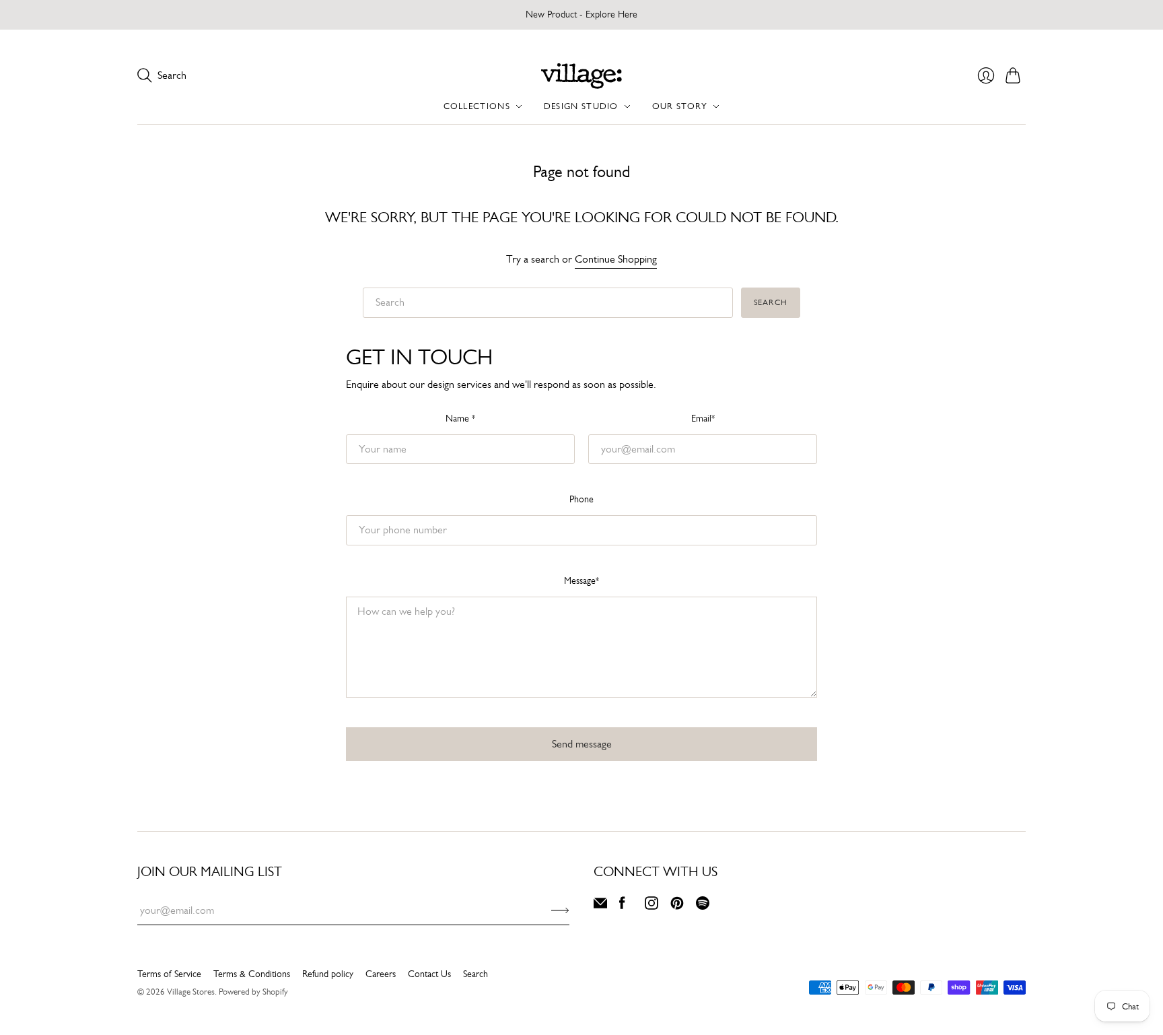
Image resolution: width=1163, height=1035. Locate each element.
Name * (460, 418)
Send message (582, 743)
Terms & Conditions (251, 973)
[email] (600, 906)
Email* (703, 418)
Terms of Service (169, 973)
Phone (581, 499)
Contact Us (429, 973)
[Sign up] (560, 910)
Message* (581, 580)
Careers (380, 973)
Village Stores (191, 992)
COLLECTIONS (477, 106)
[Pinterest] (677, 906)
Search (770, 302)
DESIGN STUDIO (581, 106)
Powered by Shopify (253, 992)
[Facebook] (622, 906)
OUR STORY (680, 106)
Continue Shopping (616, 259)
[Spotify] (702, 906)
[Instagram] (651, 906)
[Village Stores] (581, 76)
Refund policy (327, 973)
